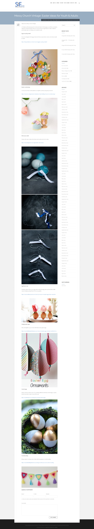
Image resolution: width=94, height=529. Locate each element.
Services (58, 2)
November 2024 (65, 145)
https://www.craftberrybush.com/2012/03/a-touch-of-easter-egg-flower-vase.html (39, 294)
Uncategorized (65, 78)
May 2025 (64, 130)
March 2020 (64, 276)
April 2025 (64, 132)
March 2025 (64, 135)
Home (51, 2)
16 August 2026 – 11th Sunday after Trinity (68, 41)
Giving (76, 2)
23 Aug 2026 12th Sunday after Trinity (68, 35)
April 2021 (64, 242)
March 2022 (64, 214)
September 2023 (65, 171)
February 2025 (64, 137)
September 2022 (65, 199)
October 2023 (64, 168)
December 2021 (65, 222)
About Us (54, 2)
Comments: (23, 503)
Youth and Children (65, 81)
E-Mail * (35, 494)
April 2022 (64, 212)
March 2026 (64, 104)
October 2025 (64, 117)
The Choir (61, 2)
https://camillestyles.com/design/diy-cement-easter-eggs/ (34, 397)
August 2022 (64, 201)
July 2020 (64, 265)
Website (47, 494)
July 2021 (63, 235)
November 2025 (65, 114)
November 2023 (65, 166)
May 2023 (64, 178)
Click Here (64, 285)
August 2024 (64, 153)
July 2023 (63, 173)
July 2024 (63, 155)
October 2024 (64, 148)
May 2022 (63, 209)
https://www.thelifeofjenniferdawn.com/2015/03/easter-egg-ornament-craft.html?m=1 (39, 331)
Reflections (64, 73)
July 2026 (64, 94)
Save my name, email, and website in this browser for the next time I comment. (38, 499)
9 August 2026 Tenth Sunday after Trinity (69, 45)
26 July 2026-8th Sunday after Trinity (68, 49)
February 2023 (64, 186)
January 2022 (64, 219)
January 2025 (64, 140)
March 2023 (64, 183)
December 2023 (65, 163)
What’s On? (72, 2)
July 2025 (63, 125)
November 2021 (65, 224)
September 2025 (65, 119)
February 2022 (64, 217)
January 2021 (64, 250)
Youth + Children (66, 2)
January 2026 (64, 109)
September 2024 (65, 150)
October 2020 (64, 258)
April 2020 (64, 273)
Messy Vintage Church (66, 70)
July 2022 (63, 204)
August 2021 (64, 232)
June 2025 (64, 127)
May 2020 (64, 271)
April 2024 (64, 158)
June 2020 (64, 268)
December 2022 (65, 191)
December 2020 (65, 253)
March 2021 (64, 245)
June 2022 (64, 206)
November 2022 (65, 194)
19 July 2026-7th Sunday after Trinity (68, 54)
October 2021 (64, 227)
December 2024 (65, 142)
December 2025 (65, 112)
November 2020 (65, 255)
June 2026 (64, 96)
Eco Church (64, 65)
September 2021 (65, 230)
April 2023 (64, 181)
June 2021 (64, 237)
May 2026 (64, 99)
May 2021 (63, 240)
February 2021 (64, 247)
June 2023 (64, 176)
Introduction (64, 68)
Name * (22, 494)
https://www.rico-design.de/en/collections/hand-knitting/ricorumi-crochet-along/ (38, 94)
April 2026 (64, 101)
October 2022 (64, 196)
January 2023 (64, 189)
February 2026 (65, 107)
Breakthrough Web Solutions (63, 525)
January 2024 (64, 160)
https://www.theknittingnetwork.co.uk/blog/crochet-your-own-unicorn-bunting (38, 462)
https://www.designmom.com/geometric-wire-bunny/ (33, 142)
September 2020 (65, 260)
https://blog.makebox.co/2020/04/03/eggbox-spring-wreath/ (34, 41)
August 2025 (64, 122)
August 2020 (64, 263)
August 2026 (64, 91)
